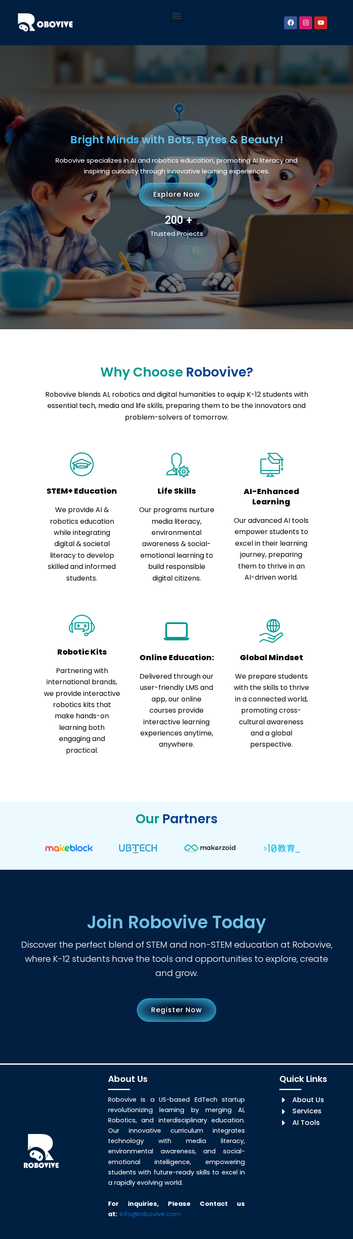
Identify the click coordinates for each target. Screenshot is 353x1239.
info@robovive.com (150, 1214)
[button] (177, 16)
